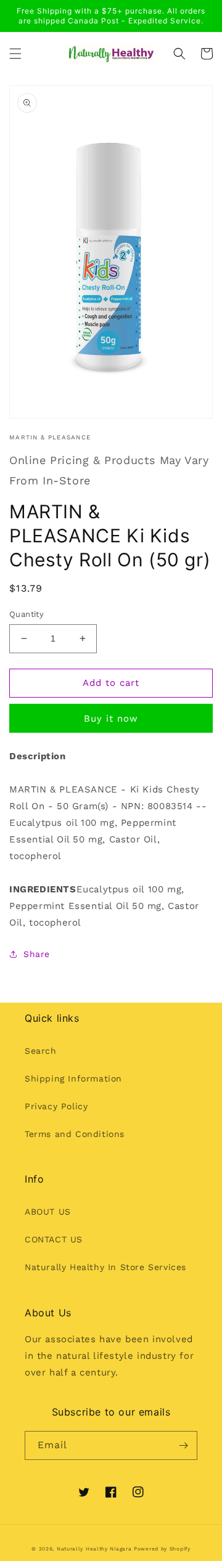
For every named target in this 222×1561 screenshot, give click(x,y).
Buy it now (111, 718)
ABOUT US (48, 1212)
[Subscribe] (183, 1445)
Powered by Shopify (162, 1549)
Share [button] (36, 954)
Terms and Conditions (75, 1134)
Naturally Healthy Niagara (94, 1549)
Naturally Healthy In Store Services (105, 1267)
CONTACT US (54, 1239)
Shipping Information (73, 1078)
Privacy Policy (56, 1106)
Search (41, 1051)
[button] (15, 53)
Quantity (26, 614)
